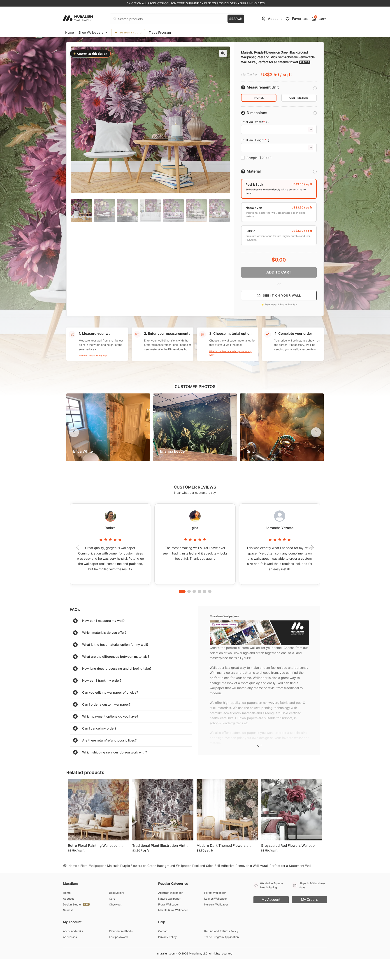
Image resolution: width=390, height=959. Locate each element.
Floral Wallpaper (92, 866)
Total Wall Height (253, 140)
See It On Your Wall (282, 295)
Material (254, 171)
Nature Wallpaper (169, 898)
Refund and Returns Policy (221, 931)
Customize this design (90, 53)
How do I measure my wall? (93, 355)
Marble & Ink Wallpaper (173, 910)
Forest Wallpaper (215, 892)
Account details (73, 931)
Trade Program (160, 32)
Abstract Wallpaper (170, 892)
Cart (112, 898)
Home (69, 32)
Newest (68, 910)
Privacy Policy (167, 937)
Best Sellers (116, 892)
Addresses (70, 937)
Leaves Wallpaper (215, 898)
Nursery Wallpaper (216, 904)
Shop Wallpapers (90, 32)
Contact (163, 931)
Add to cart (278, 272)
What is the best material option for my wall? (230, 353)
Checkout (115, 904)
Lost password (118, 937)
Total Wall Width (252, 122)
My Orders (309, 899)
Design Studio (131, 32)
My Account (271, 899)
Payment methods (120, 931)
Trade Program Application (221, 937)
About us (68, 898)
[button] (223, 53)
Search (235, 19)
